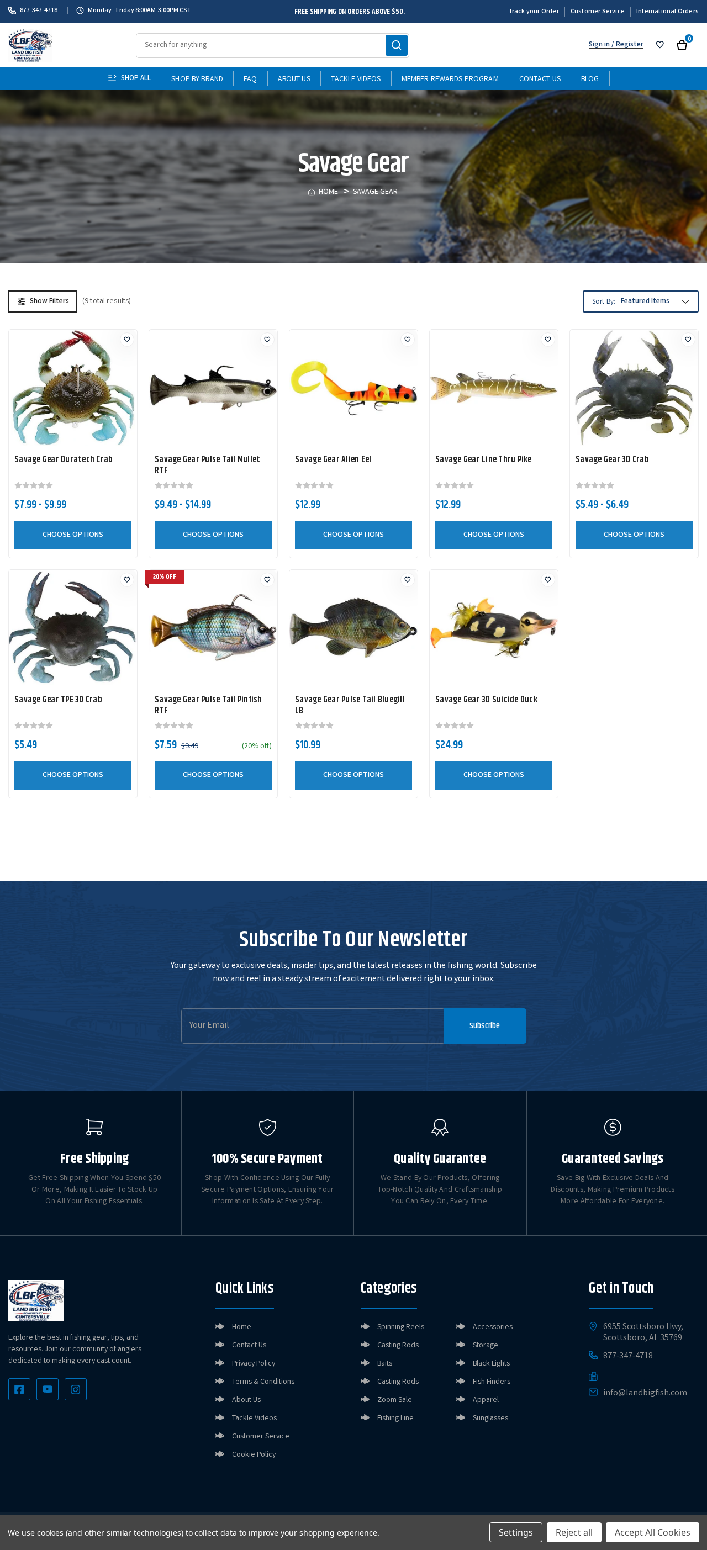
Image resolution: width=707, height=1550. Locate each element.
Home (241, 1327)
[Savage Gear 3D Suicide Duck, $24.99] (494, 628)
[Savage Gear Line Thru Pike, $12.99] (494, 388)
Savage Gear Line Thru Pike (483, 459)
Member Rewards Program (450, 79)
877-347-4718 (38, 10)
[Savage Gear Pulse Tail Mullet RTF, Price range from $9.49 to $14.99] (213, 388)
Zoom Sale (394, 1400)
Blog (590, 79)
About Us (294, 79)
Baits (384, 1363)
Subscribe (484, 1026)
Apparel (486, 1400)
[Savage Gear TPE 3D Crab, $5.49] (73, 628)
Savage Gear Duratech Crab (63, 459)
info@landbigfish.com (645, 1394)
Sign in (599, 45)
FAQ (250, 79)
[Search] (397, 45)
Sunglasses (490, 1418)
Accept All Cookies (652, 1532)
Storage (485, 1345)
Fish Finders (491, 1382)
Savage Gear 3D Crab (612, 459)
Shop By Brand (197, 79)
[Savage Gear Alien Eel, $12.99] (353, 388)
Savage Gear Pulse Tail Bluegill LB (350, 706)
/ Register (626, 45)
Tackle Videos (356, 79)
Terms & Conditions (263, 1382)
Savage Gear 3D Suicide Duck (486, 700)
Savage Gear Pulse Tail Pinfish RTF (208, 706)
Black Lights (491, 1363)
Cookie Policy (254, 1455)
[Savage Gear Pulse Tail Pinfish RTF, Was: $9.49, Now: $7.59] (213, 628)
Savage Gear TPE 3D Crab (58, 700)
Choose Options (73, 535)
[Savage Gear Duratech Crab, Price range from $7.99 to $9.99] (73, 388)
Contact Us (540, 79)
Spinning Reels (400, 1327)
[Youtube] (47, 1389)
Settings (516, 1532)
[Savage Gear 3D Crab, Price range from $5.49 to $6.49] (634, 388)
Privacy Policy (253, 1363)
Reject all (574, 1532)
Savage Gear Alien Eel (333, 459)
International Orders (667, 12)
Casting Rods (398, 1345)
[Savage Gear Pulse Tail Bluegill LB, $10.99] (353, 628)
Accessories (493, 1327)
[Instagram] (76, 1389)
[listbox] (653, 302)
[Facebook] (19, 1389)
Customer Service (598, 12)
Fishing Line (395, 1418)
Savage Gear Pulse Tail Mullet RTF (207, 465)
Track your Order (534, 12)
